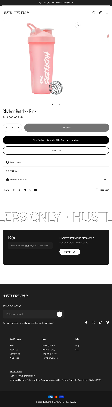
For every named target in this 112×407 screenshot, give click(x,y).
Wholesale (14, 358)
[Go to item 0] (52, 104)
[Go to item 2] (56, 104)
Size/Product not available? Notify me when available (56, 140)
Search (13, 345)
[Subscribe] (59, 314)
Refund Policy (48, 349)
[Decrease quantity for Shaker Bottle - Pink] (6, 128)
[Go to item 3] (59, 104)
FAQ (77, 349)
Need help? (104, 190)
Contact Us (69, 251)
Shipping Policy (49, 353)
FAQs (27, 245)
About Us (14, 349)
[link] (55, 380)
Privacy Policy (48, 345)
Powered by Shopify (67, 402)
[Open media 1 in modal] (77, 25)
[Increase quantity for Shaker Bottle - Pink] (19, 128)
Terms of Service (50, 358)
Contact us (15, 353)
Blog (77, 345)
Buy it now (56, 150)
